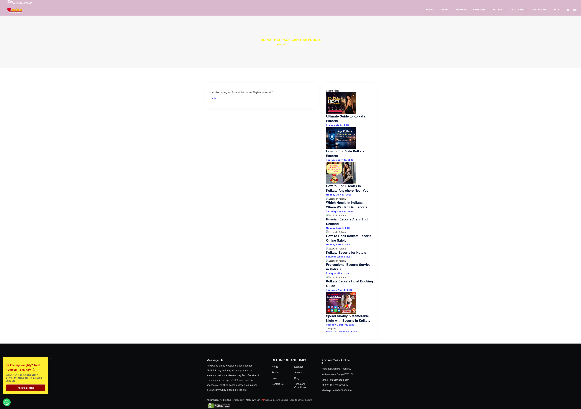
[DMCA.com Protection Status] (218, 405)
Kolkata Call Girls (334, 331)
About (444, 9)
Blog (556, 9)
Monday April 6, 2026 (338, 227)
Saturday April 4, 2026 (339, 256)
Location (299, 366)
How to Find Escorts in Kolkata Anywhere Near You (347, 188)
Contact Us (539, 9)
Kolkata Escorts (350, 331)
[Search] (568, 10)
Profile (460, 9)
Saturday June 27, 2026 (339, 211)
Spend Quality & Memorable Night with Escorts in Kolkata (348, 318)
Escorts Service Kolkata (301, 399)
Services (479, 9)
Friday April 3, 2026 (337, 273)
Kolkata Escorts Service (276, 399)
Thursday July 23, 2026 (339, 159)
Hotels (497, 9)
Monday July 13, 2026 (338, 194)
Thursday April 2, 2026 (339, 289)
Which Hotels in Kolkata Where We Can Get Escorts (346, 204)
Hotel (274, 378)
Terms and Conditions (300, 385)
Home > (283, 44)
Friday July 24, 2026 (338, 124)
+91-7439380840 (342, 390)
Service (298, 372)
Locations (516, 9)
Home (429, 9)
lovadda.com (238, 399)
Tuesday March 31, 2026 (340, 324)
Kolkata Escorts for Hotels (346, 252)
